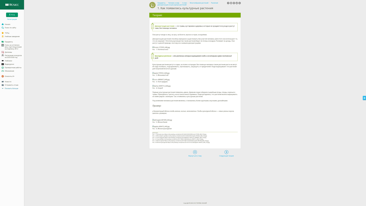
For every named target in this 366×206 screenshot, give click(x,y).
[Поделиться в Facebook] (228, 3)
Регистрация (12, 19)
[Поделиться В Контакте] (239, 3)
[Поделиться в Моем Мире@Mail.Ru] (231, 3)
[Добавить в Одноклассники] (234, 3)
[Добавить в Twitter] (237, 3)
